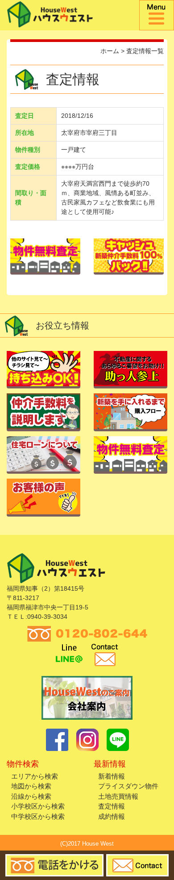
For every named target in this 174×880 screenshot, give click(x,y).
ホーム (109, 50)
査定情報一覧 (145, 50)
